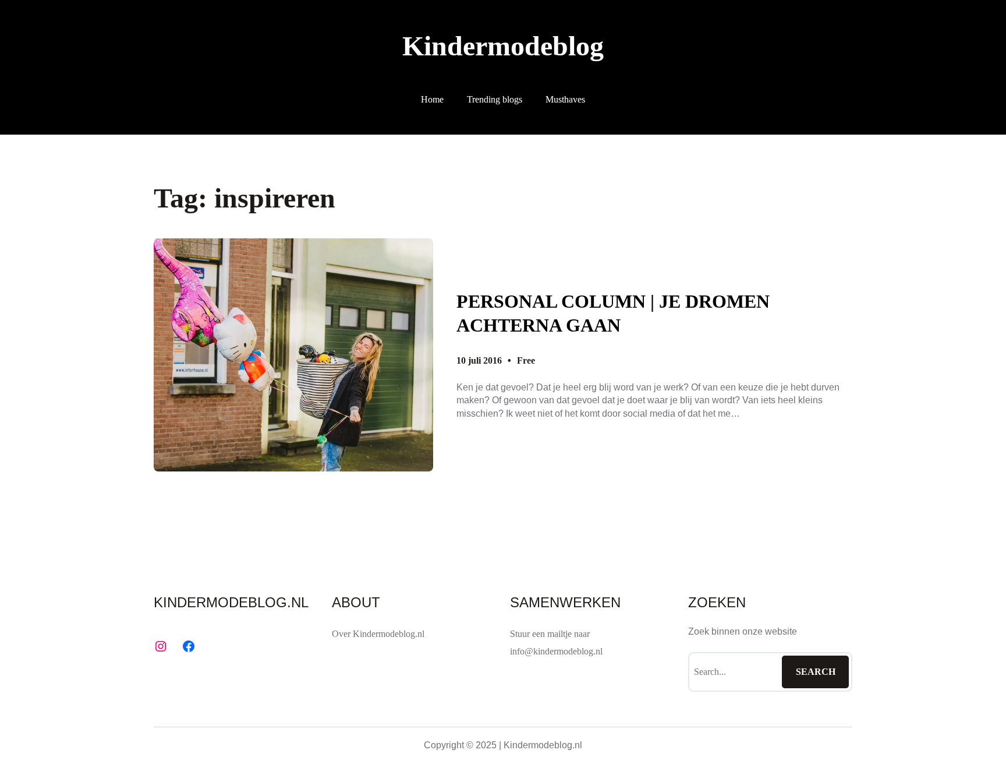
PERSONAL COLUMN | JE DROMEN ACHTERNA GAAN (613, 313)
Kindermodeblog (503, 45)
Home (432, 99)
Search (815, 672)
